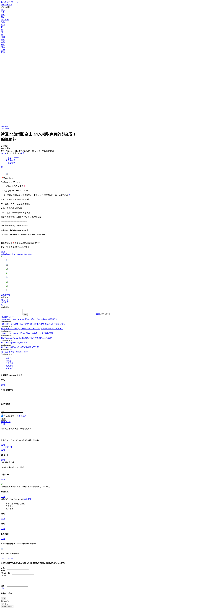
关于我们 (9, 358)
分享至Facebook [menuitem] (12, 158)
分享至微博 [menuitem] (10, 163)
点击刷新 (23, 440)
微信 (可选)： (6, 575)
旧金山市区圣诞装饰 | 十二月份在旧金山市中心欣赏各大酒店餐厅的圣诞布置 (33, 324)
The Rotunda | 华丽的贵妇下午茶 (14, 343)
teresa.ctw (4, 126)
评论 (3, 153)
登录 (98, 314)
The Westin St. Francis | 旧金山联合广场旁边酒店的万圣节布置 (26, 338)
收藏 (15, 153)
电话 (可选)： (6, 573)
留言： (4, 586)
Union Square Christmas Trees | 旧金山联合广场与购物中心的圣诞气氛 (29, 319)
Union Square (6, 128)
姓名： (4, 568)
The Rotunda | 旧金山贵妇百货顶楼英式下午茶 (20, 347)
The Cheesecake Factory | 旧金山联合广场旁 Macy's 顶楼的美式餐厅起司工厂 (32, 329)
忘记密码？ (23, 416)
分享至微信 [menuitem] (10, 160)
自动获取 (28, 499)
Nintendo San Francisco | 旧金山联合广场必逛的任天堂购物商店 (27, 333)
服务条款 (9, 368)
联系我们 (9, 361)
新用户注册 (5, 422)
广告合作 (9, 363)
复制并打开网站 (7, 606)
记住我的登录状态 (11, 416)
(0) (4, 153)
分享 (23, 153)
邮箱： (4, 570)
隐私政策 (9, 366)
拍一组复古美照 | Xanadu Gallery (14, 352)
